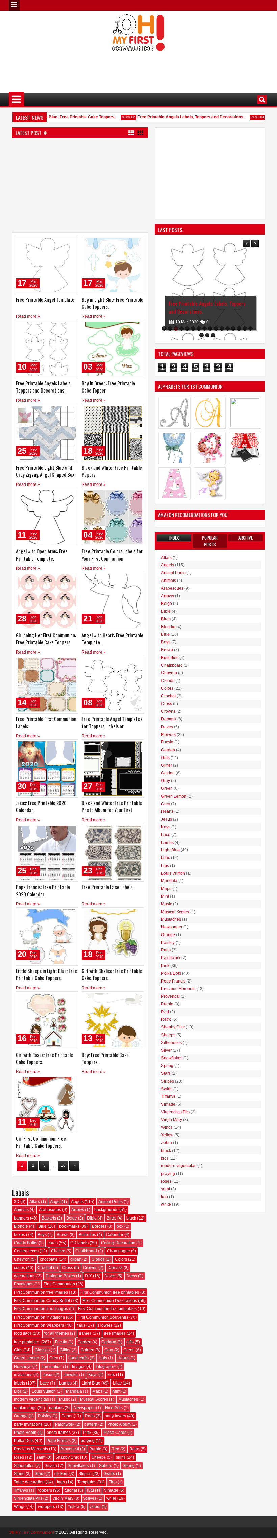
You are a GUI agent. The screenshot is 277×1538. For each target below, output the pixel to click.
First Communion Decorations (109, 1300)
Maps (97, 1391)
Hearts (123, 1358)
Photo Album (119, 1424)
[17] (201, 335)
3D (16, 1201)
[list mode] (131, 132)
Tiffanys (21, 1490)
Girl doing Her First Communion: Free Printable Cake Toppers (46, 639)
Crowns (90, 1267)
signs (121, 1457)
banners (21, 1218)
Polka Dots (24, 1440)
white (111, 1498)
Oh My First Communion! (31, 1532)
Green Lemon (26, 1358)
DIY (88, 1276)
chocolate (49, 1259)
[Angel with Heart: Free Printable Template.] (113, 601)
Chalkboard (86, 1251)
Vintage (111, 1490)
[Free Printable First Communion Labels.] (47, 685)
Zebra (95, 1506)
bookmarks (69, 1226)
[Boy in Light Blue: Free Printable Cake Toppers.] (113, 265)
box (120, 1226)
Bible (92, 1218)
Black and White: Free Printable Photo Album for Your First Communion (112, 810)
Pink (87, 1432)
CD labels (79, 1242)
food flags (23, 1333)
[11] (222, 328)
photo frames (59, 1432)
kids (111, 1374)
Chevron (22, 1259)
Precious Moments (31, 1449)
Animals (21, 1209)
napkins (56, 1407)
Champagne (118, 1251)
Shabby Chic (67, 1457)
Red (115, 1449)
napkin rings (25, 1407)
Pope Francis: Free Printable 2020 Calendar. (43, 890)
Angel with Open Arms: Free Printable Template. (42, 555)
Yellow (74, 1506)
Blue (42, 1226)
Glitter (65, 1350)
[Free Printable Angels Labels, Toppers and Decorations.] (47, 349)
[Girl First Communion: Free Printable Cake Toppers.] (47, 1104)
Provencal (69, 1449)
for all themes (56, 1333)
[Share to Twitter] (63, 242)
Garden (84, 1342)
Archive (245, 537)
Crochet (44, 1267)
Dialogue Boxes (60, 1276)
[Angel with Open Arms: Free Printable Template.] (47, 517)
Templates (86, 1482)
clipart (75, 1259)
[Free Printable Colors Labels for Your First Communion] (113, 517)
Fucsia (61, 1342)
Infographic (106, 1366)
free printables (27, 1342)
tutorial (71, 1490)
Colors (121, 1259)
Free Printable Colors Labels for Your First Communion (112, 555)
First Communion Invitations (39, 1317)
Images (78, 1366)
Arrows (77, 1209)
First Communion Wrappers (39, 1325)
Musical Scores (94, 1399)
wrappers (46, 1506)
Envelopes (23, 1284)
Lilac (117, 1383)
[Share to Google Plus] (71, 242)
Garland (108, 1342)
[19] (213, 335)
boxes (19, 1234)
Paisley (44, 1416)
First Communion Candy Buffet (42, 1300)
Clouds (98, 1259)
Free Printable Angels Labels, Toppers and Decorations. (179, 117)
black (131, 1218)
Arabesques (50, 1209)
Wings (19, 1506)
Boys (42, 1234)
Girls (18, 1350)
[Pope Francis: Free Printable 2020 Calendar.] (47, 853)
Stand (19, 1473)
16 (63, 1165)
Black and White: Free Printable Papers (112, 471)
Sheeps (99, 1457)
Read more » (28, 316)
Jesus (48, 1374)
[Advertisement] (138, 68)
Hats (103, 1358)
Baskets (49, 1218)
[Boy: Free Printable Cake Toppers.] (113, 1020)
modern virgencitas (31, 1399)
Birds (111, 1218)
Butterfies (87, 1234)
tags (61, 1482)
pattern (90, 1424)
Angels (77, 1201)
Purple (95, 1449)
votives (89, 1498)
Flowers (105, 1325)
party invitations (28, 1424)
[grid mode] (140, 132)
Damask (115, 1267)
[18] (207, 335)
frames (85, 1333)
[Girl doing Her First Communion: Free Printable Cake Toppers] (47, 601)
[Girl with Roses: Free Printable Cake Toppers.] (47, 1020)
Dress (131, 1276)
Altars (34, 1201)
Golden (87, 1350)
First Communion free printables (109, 1292)
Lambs (65, 1383)
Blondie (21, 1226)
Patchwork (64, 1424)
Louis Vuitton (44, 1391)
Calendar (114, 1234)
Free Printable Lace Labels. (107, 887)
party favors (115, 1416)
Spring (129, 1465)
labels (19, 1383)
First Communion (59, 1284)
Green (129, 1350)
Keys (92, 1374)
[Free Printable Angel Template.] (47, 265)
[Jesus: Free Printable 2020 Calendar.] (47, 768)
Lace (44, 1383)
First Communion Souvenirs (102, 1317)
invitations (23, 1374)
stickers (61, 1473)
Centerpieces (26, 1251)
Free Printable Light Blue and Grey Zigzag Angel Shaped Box (45, 471)
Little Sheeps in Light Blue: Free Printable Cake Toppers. (46, 974)
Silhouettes (24, 1465)
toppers (45, 1490)
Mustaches (128, 1399)
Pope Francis (58, 1440)
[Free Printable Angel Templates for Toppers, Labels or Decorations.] (113, 685)
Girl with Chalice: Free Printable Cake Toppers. (112, 974)
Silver (50, 1465)
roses (19, 1457)
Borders (99, 1226)
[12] (227, 328)
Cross (67, 1267)
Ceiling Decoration (118, 1242)
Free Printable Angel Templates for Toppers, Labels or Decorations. (112, 726)
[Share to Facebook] (56, 242)
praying (88, 1440)
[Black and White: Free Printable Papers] (113, 433)
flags (81, 1325)
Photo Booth (25, 1432)
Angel (55, 1201)
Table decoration (29, 1482)
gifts (130, 1342)
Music (64, 1399)
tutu (90, 1490)
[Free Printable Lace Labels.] (113, 853)
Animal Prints (110, 1201)
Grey (53, 1358)
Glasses (42, 1350)
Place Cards (115, 1432)
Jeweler (71, 1374)
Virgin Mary (62, 1498)
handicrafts (78, 1358)
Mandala (74, 1391)
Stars (39, 1473)
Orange (21, 1416)
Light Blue (91, 1383)
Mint (116, 1391)
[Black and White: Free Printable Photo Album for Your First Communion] (113, 768)
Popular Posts (210, 541)
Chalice (58, 1251)
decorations (24, 1276)
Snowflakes (78, 1465)
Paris (90, 1416)
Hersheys (22, 1366)
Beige (71, 1218)
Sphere (105, 1465)
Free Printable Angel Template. (45, 299)
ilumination (52, 1366)
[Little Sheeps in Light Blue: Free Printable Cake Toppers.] (47, 936)
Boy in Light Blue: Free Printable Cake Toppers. (59, 117)
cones (19, 1267)
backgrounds (106, 1209)
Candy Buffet (25, 1242)
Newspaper (84, 1407)
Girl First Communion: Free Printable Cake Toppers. (41, 1142)
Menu (14, 5)
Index (174, 537)
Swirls (109, 1473)
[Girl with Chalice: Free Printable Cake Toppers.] (113, 936)
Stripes (84, 1473)
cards (53, 1242)
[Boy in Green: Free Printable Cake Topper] (113, 349)
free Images (115, 1333)
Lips (18, 1391)
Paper (67, 1416)
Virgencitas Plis (28, 1498)
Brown (63, 1234)
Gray (108, 1350)
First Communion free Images (41, 1292)
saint (40, 1457)
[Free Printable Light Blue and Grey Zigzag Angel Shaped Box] (47, 433)
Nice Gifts (114, 1407)
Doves (110, 1276)
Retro (134, 1449)
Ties (113, 1482)
